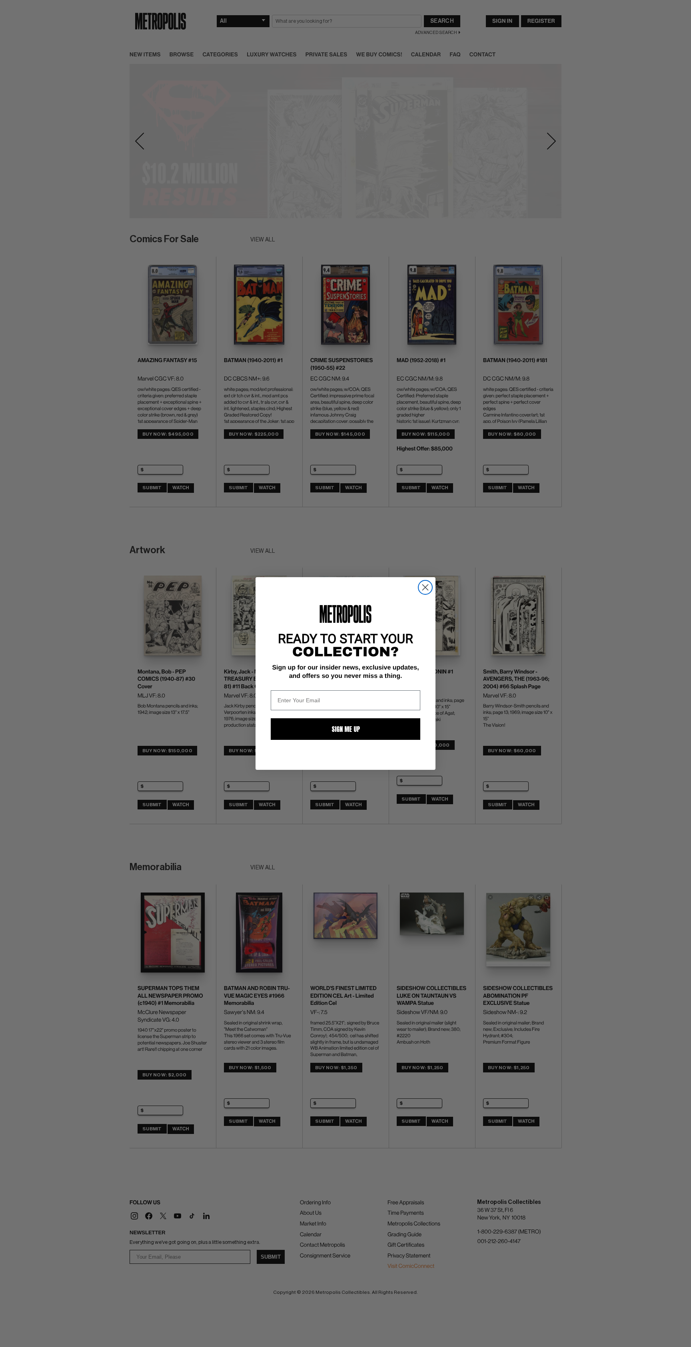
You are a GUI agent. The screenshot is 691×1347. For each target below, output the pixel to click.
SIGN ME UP (346, 729)
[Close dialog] (425, 587)
